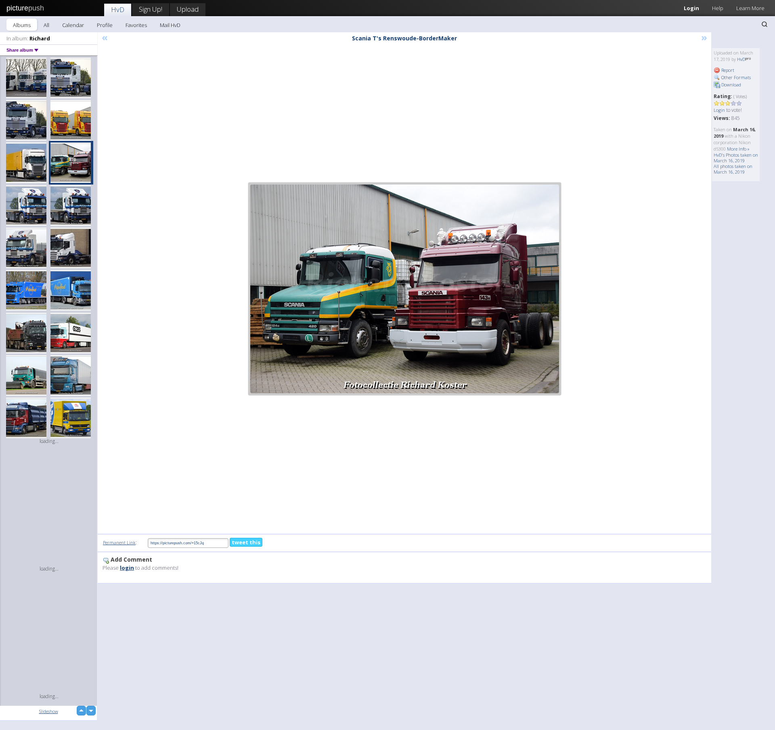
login (127, 567)
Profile (105, 25)
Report (727, 70)
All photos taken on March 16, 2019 (733, 169)
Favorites (136, 25)
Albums (22, 25)
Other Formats (735, 77)
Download (730, 85)
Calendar (73, 25)
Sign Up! (150, 9)
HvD (117, 9)
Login (691, 8)
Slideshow (48, 711)
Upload (188, 9)
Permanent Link (119, 542)
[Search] (764, 24)
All (46, 25)
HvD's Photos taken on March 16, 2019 (736, 158)
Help (717, 8)
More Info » (738, 149)
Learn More (750, 8)
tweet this (246, 542)
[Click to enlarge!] (404, 289)
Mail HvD (170, 25)
